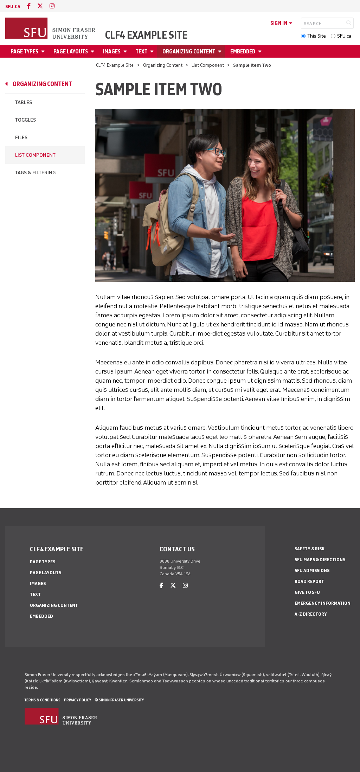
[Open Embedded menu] (261, 51)
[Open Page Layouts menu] (93, 51)
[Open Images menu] (126, 51)
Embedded (242, 51)
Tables (23, 102)
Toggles (25, 120)
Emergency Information (323, 603)
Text (141, 51)
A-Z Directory (311, 614)
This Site (316, 36)
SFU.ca (344, 36)
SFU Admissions (312, 570)
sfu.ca (12, 6)
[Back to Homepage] (51, 29)
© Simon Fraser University (119, 700)
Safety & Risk (309, 549)
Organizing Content (188, 51)
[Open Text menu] (153, 51)
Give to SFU (307, 592)
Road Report (309, 581)
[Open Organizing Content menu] (221, 51)
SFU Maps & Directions (320, 560)
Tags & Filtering (35, 173)
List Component (208, 65)
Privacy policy (77, 700)
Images (112, 51)
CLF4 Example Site (146, 35)
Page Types (24, 51)
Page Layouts (70, 51)
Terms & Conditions (42, 700)
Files (21, 138)
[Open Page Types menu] (44, 51)
